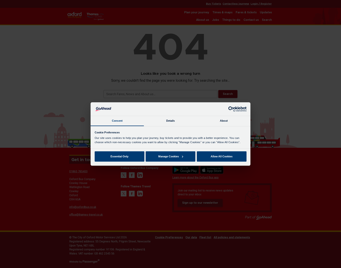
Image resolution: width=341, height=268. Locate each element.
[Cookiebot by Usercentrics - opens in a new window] (231, 109)
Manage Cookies (168, 156)
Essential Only (119, 156)
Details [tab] (170, 120)
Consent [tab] (117, 120)
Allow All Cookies (221, 156)
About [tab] (224, 120)
